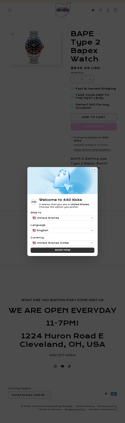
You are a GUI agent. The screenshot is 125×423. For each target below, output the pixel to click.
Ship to (36, 212)
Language (38, 225)
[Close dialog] (95, 170)
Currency (37, 237)
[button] (62, 217)
